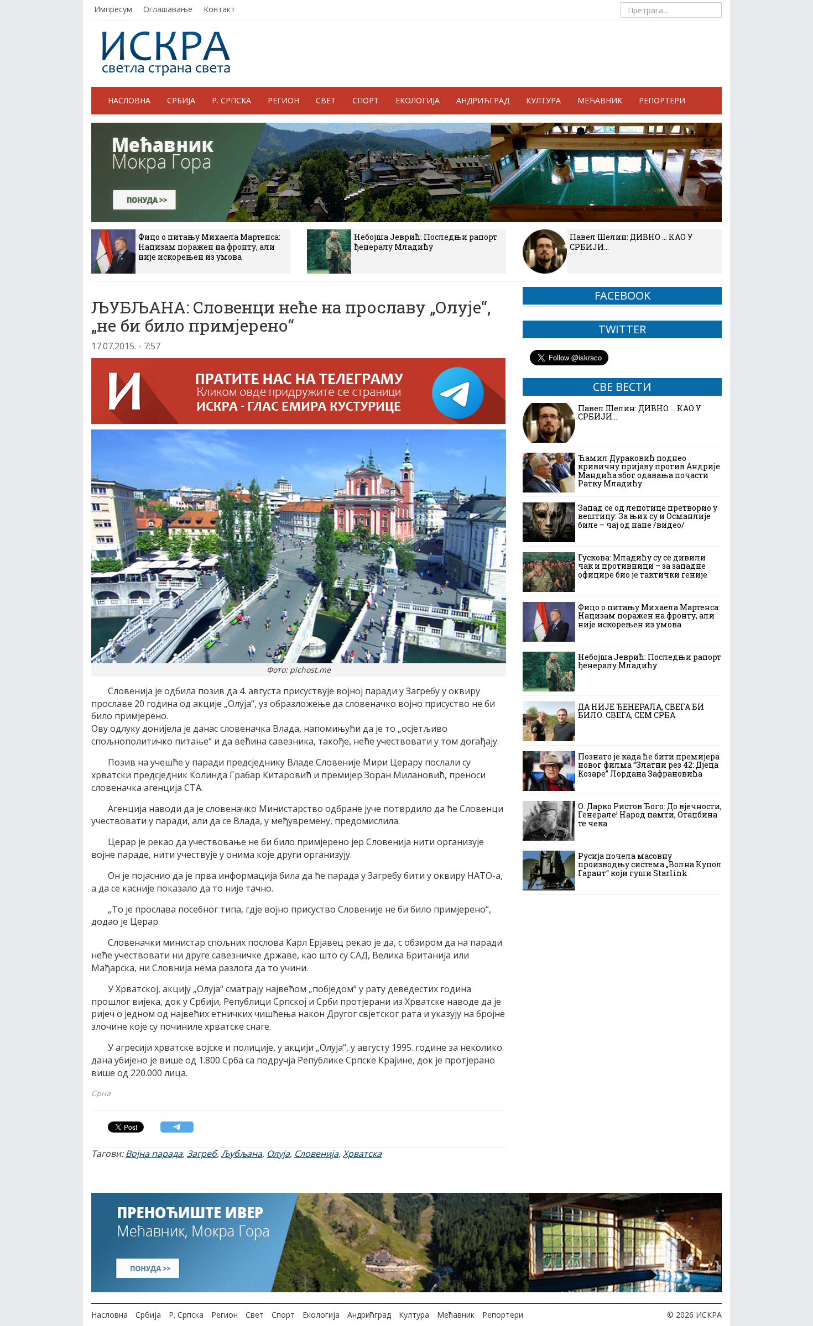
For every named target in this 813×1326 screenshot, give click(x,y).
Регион (283, 100)
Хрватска (362, 1153)
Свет (326, 100)
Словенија (316, 1153)
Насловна (129, 100)
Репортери (662, 100)
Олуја (278, 1153)
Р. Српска (231, 100)
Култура (543, 100)
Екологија (417, 100)
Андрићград (482, 100)
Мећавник (599, 100)
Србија (181, 100)
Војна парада (154, 1153)
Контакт (219, 9)
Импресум (113, 9)
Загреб (202, 1153)
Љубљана (241, 1153)
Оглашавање (167, 9)
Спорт (365, 100)
